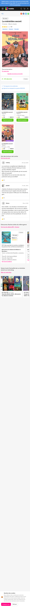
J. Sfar (3, 115)
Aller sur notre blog (6, 272)
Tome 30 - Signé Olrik (7, 258)
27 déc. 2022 (25, 185)
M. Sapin (22, 115)
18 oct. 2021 (25, 203)
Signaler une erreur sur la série (15, 73)
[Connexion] (27, 8)
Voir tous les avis (5, 158)
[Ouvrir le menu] (2, 8)
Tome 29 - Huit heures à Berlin (9, 256)
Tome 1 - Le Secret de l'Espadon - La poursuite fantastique (13, 253)
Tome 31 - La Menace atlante (9, 259)
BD (2, 13)
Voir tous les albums (7, 261)
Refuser (15, 604)
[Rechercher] (21, 8)
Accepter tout (6, 604)
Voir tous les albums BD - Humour (10, 227)
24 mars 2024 (25, 162)
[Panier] (24, 8)
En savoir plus (16, 5)
